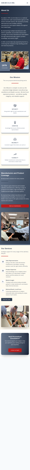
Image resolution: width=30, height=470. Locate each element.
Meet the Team (6, 299)
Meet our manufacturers (15, 206)
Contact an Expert (15, 350)
